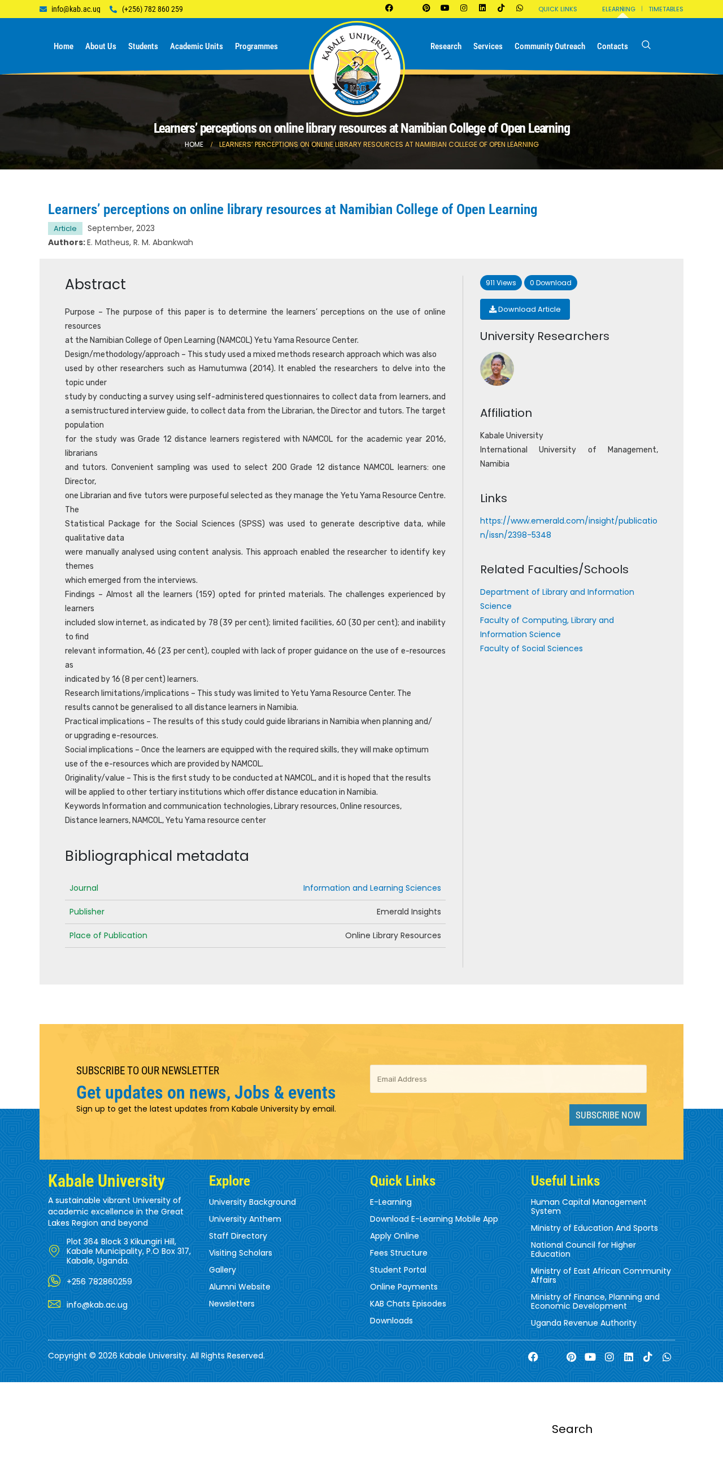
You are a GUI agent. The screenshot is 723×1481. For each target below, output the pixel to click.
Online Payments (404, 1286)
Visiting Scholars (240, 1252)
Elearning (618, 9)
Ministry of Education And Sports (594, 1228)
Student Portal (398, 1269)
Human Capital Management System (589, 1206)
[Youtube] (445, 8)
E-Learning (391, 1202)
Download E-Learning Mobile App (434, 1219)
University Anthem (245, 1219)
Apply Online (394, 1236)
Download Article (528, 309)
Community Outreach (550, 46)
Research (445, 46)
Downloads (391, 1320)
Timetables (665, 9)
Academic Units (196, 46)
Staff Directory (238, 1236)
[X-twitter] (408, 8)
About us (100, 46)
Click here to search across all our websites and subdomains (361, 1473)
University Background (252, 1202)
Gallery (222, 1269)
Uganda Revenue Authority (584, 1322)
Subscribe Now (608, 1115)
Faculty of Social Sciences (531, 648)
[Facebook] (389, 8)
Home (63, 46)
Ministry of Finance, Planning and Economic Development (595, 1301)
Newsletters (232, 1303)
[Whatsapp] (520, 8)
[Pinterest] (426, 8)
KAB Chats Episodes (408, 1303)
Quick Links (557, 9)
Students (143, 46)
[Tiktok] (501, 8)
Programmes (256, 46)
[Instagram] (464, 8)
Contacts (612, 46)
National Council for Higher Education (583, 1249)
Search (572, 1429)
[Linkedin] (482, 8)
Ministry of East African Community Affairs (601, 1275)
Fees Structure (399, 1252)
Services (488, 46)
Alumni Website (240, 1286)
